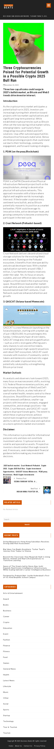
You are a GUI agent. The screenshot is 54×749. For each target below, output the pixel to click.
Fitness (6, 651)
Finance (6, 645)
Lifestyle (7, 686)
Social (5, 704)
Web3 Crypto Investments (24, 475)
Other (6, 698)
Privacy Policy (39, 746)
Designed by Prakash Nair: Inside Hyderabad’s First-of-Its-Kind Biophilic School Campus (26, 576)
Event (5, 634)
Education (7, 628)
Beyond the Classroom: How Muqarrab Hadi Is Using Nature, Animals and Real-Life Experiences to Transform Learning (26, 558)
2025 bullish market (12, 466)
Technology (8, 721)
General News (9, 669)
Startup (6, 715)
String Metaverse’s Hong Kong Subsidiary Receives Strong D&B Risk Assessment (26, 542)
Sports (6, 709)
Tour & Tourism (10, 727)
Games (6, 663)
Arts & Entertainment (13, 593)
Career (6, 616)
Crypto (6, 622)
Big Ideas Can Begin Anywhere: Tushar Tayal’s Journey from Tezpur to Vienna (24, 550)
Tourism (6, 733)
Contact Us (28, 746)
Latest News (9, 680)
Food (5, 657)
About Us (18, 746)
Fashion (6, 640)
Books (6, 605)
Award (6, 599)
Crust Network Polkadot (30, 466)
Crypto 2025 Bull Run (16, 469)
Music (5, 692)
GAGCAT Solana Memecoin (26, 472)
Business (7, 611)
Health (6, 675)
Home (11, 746)
